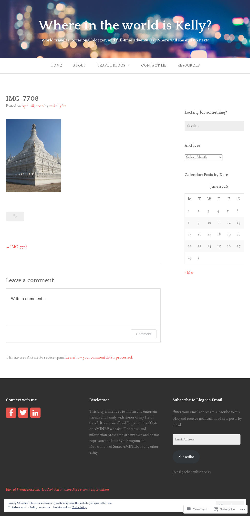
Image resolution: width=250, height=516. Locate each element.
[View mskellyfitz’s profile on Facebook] (11, 413)
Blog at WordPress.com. (23, 489)
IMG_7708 (19, 247)
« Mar (189, 272)
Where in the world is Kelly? (125, 25)
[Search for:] (214, 126)
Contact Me (154, 65)
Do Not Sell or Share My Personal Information (75, 489)
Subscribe (186, 456)
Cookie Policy (79, 507)
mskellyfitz (57, 106)
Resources (188, 65)
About (79, 65)
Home (56, 65)
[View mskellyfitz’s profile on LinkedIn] (35, 413)
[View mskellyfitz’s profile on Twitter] (23, 413)
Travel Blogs (111, 65)
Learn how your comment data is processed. (99, 357)
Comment (143, 334)
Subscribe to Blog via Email (197, 400)
